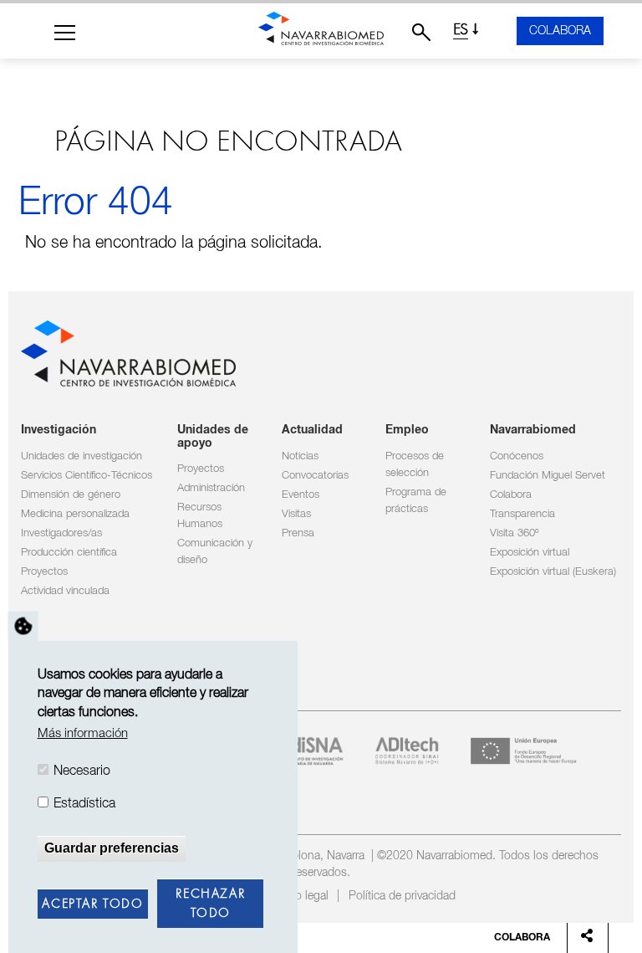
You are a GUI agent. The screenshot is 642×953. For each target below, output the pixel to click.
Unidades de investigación (81, 456)
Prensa (298, 533)
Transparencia (522, 514)
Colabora (560, 31)
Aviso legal (301, 896)
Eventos (300, 494)
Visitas (296, 514)
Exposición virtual (529, 552)
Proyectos (44, 571)
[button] (64, 32)
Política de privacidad (402, 896)
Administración (211, 488)
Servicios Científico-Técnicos (86, 475)
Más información (83, 733)
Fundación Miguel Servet (547, 475)
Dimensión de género (70, 494)
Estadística (84, 804)
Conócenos (516, 456)
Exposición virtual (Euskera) (553, 571)
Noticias (300, 456)
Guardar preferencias (111, 848)
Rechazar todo (210, 904)
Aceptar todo (92, 904)
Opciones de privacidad (23, 626)
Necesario (82, 771)
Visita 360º (514, 533)
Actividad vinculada (65, 591)
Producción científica (69, 552)
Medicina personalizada (75, 514)
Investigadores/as (61, 533)
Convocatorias (315, 475)
